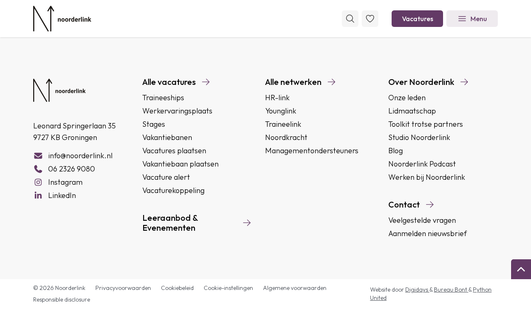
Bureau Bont (451, 289)
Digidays (417, 289)
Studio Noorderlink (419, 137)
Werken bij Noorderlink (426, 177)
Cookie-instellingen (228, 288)
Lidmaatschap (412, 111)
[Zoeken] (350, 18)
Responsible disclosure (61, 299)
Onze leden (407, 97)
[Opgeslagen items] (370, 18)
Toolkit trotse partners (425, 124)
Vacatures (417, 18)
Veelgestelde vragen (422, 220)
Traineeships (163, 97)
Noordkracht (286, 137)
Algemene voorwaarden (294, 288)
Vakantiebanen (167, 137)
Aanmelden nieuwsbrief (427, 233)
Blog (395, 150)
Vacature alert (166, 177)
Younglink (280, 111)
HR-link (277, 97)
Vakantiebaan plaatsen (180, 164)
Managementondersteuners (311, 150)
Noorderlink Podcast (422, 164)
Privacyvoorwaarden (123, 288)
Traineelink (283, 124)
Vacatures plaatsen (174, 150)
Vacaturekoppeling (173, 190)
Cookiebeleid (177, 288)
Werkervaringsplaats (177, 111)
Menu (478, 18)
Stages (153, 124)
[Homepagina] (62, 18)
